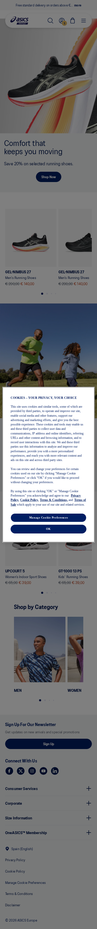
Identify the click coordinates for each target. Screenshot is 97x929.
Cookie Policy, (29, 500)
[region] (48, 464)
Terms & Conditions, (54, 500)
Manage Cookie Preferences (48, 517)
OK (48, 528)
